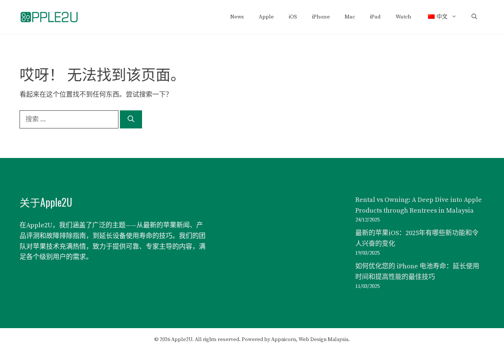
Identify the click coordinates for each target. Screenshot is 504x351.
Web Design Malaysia (323, 339)
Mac (350, 16)
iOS (293, 16)
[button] (474, 17)
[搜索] (131, 119)
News (237, 16)
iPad (375, 16)
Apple (266, 16)
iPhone (321, 16)
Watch (403, 16)
